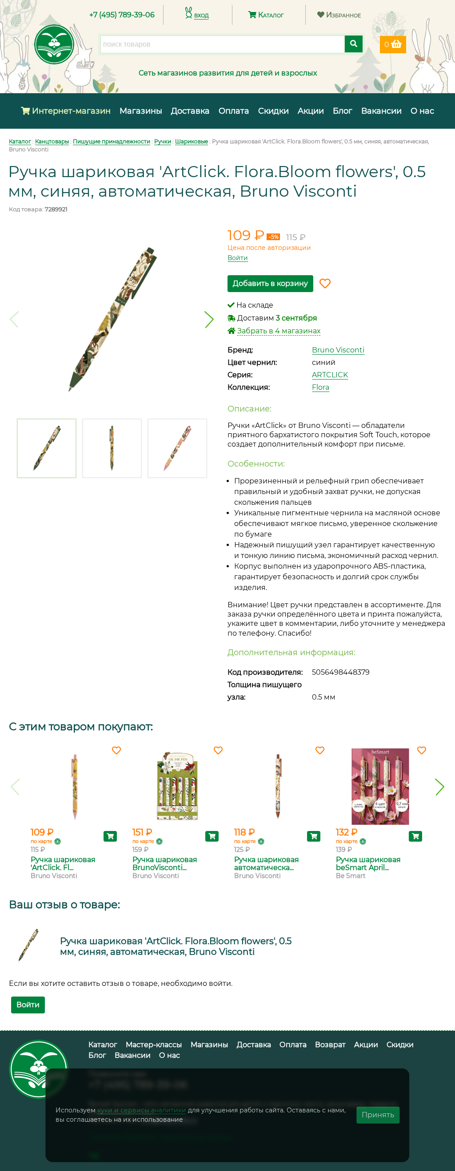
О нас (422, 111)
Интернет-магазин (70, 111)
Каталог (269, 15)
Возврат (330, 1044)
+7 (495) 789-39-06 (122, 15)
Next (209, 319)
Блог (342, 111)
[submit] (354, 44)
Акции (311, 111)
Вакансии (381, 111)
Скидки (273, 111)
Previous (14, 319)
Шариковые (191, 141)
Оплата (234, 111)
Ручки (162, 141)
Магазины (141, 111)
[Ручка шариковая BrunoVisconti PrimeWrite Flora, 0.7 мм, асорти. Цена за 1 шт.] (176, 786)
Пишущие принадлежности (111, 141)
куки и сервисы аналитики (141, 1110)
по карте (41, 841)
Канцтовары (52, 141)
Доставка (190, 111)
